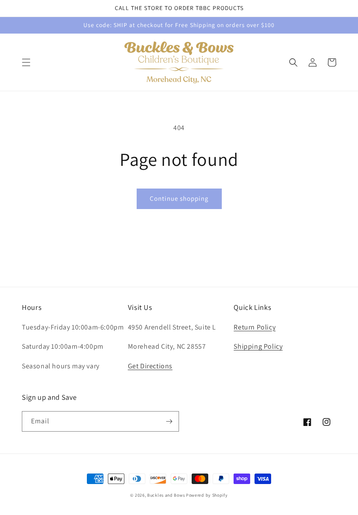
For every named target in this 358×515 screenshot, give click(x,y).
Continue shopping (179, 198)
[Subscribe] (169, 421)
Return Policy (254, 327)
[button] (26, 62)
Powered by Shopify (207, 495)
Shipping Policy (258, 346)
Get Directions (150, 366)
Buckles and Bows (166, 495)
